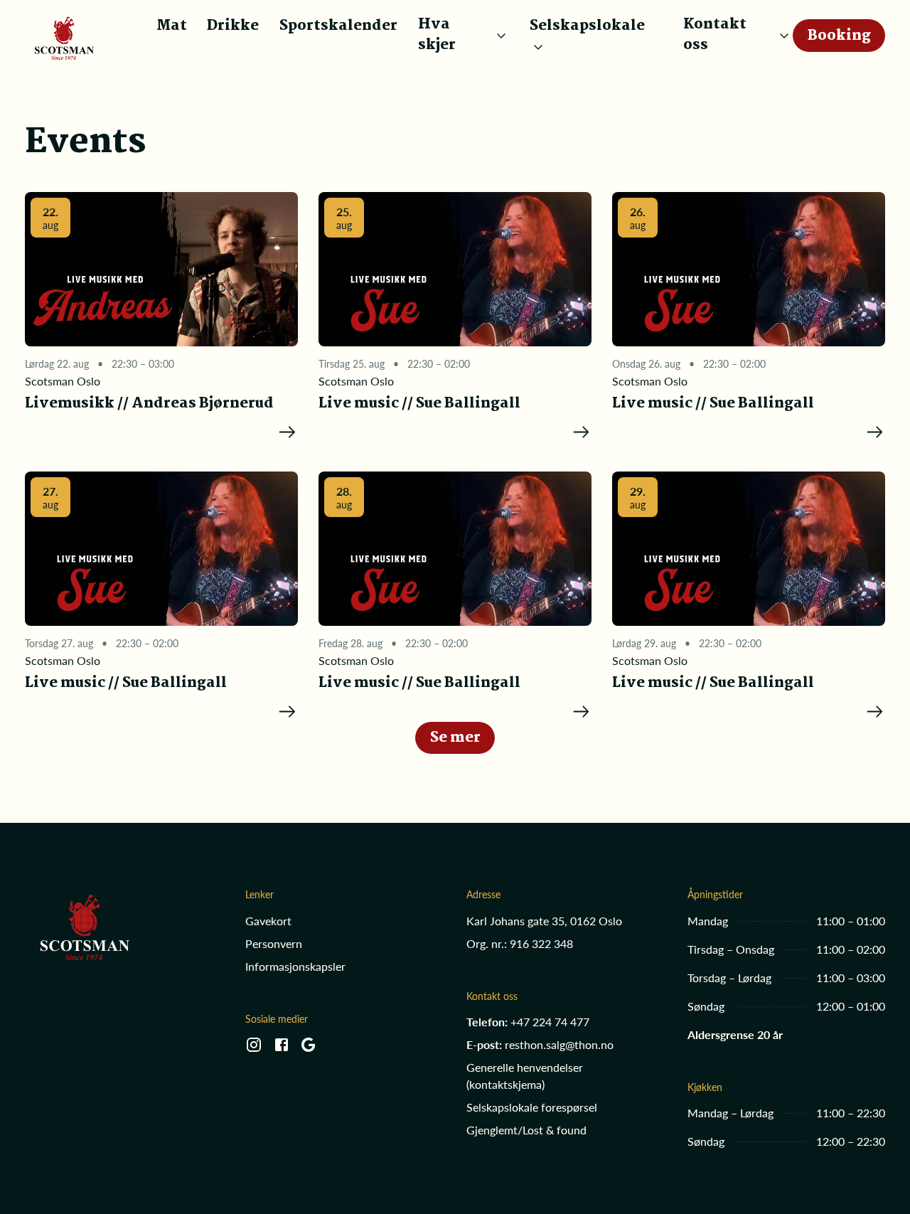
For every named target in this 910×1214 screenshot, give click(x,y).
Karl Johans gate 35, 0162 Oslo (544, 920)
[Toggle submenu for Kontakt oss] (784, 35)
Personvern (273, 943)
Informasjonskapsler (295, 966)
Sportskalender (338, 26)
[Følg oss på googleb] (308, 1049)
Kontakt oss (714, 35)
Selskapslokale (587, 26)
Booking (839, 36)
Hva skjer (437, 35)
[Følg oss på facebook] (281, 1049)
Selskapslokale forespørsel (531, 1107)
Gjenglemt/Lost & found (526, 1130)
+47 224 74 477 (549, 1021)
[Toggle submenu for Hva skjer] (501, 35)
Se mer (455, 738)
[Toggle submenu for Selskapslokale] (538, 46)
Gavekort (268, 920)
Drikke (233, 26)
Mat (171, 26)
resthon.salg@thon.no (559, 1044)
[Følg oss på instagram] (253, 1049)
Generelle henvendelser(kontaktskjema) (524, 1075)
